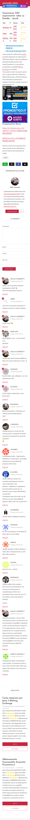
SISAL (5, 33)
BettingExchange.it (10, 206)
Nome (4, 247)
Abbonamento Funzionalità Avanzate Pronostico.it (13, 762)
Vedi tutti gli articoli (12, 211)
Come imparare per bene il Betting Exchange (12, 701)
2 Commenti (5, 708)
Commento (5, 226)
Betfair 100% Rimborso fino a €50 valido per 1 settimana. (14, 130)
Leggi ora (15, 744)
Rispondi (5, 294)
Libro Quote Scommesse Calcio (16, 51)
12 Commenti (19, 767)
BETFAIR (6, 27)
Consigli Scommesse (19, 706)
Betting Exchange (8, 706)
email (4, 253)
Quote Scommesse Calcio (12, 194)
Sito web (4, 260)
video (5, 157)
